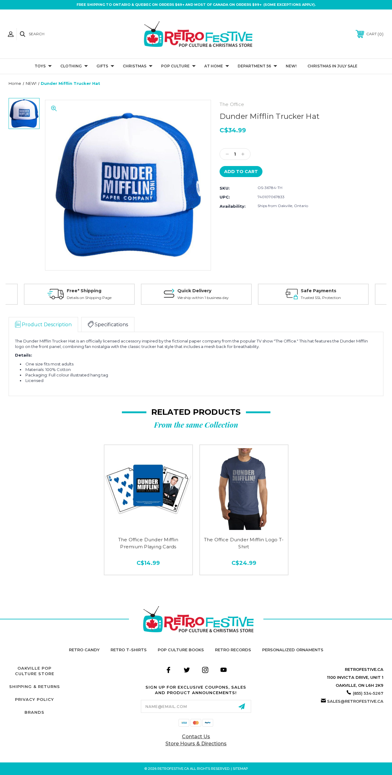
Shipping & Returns (34, 686)
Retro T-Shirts (129, 649)
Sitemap (240, 768)
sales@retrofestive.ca (355, 701)
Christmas (134, 66)
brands (34, 712)
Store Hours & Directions (196, 744)
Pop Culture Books (181, 649)
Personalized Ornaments (292, 649)
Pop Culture (175, 66)
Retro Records (233, 649)
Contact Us (196, 736)
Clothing (71, 66)
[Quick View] (148, 524)
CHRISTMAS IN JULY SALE (332, 66)
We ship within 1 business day (203, 297)
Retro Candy (84, 649)
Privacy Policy (34, 699)
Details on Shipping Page (89, 297)
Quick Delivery (194, 290)
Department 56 (254, 66)
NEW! (291, 66)
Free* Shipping (84, 290)
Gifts (102, 66)
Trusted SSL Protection (321, 297)
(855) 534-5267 (368, 693)
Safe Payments (318, 290)
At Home (213, 66)
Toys (40, 66)
